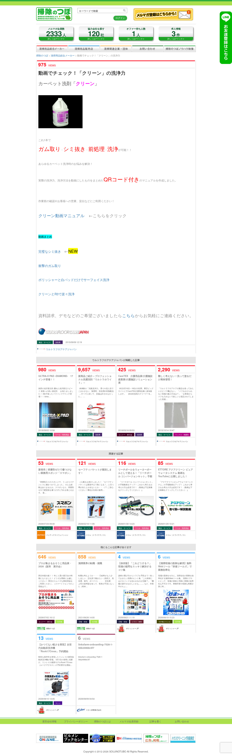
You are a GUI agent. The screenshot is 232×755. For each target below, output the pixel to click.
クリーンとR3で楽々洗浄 (56, 294)
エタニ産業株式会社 (93, 710)
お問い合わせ (147, 48)
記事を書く (155, 721)
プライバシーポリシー (76, 721)
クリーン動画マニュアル (61, 215)
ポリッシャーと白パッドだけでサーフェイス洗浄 (73, 279)
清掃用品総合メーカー (52, 48)
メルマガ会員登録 (128, 721)
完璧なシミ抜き (49, 251)
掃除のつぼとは (102, 721)
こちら (128, 315)
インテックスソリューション (57, 535)
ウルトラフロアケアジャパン (61, 349)
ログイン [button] (120, 17)
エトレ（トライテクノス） (96, 535)
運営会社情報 (49, 721)
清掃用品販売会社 (83, 48)
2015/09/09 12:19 (74, 342)
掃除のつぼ (42, 55)
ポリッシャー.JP (132, 628)
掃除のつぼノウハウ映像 (179, 48)
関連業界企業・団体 (115, 48)
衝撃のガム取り (49, 265)
